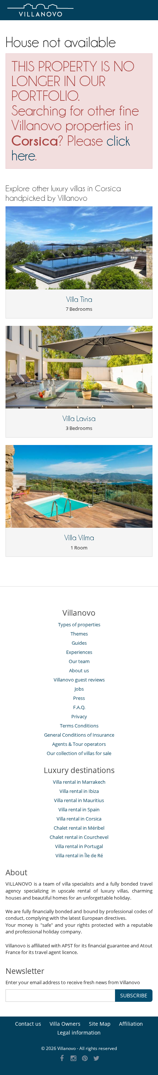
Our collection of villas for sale (79, 753)
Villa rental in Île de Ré (79, 855)
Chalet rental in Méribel (79, 828)
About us (79, 670)
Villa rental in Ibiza (79, 791)
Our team (79, 661)
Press (79, 698)
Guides (79, 643)
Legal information (79, 1032)
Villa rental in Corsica (79, 818)
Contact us (28, 1023)
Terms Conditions (79, 725)
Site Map (100, 1023)
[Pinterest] (85, 1058)
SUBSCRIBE (133, 995)
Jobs (79, 689)
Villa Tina (79, 299)
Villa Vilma (79, 538)
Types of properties (79, 624)
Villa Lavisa (79, 418)
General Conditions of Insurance (79, 735)
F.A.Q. (79, 707)
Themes (79, 633)
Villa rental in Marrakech (79, 782)
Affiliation (131, 1023)
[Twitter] (96, 1058)
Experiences (79, 652)
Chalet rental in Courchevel (79, 837)
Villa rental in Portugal (79, 846)
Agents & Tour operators (79, 744)
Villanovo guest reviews (79, 679)
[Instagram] (73, 1058)
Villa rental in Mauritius (79, 800)
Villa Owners (65, 1023)
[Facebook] (62, 1058)
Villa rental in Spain (79, 809)
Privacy (79, 716)
